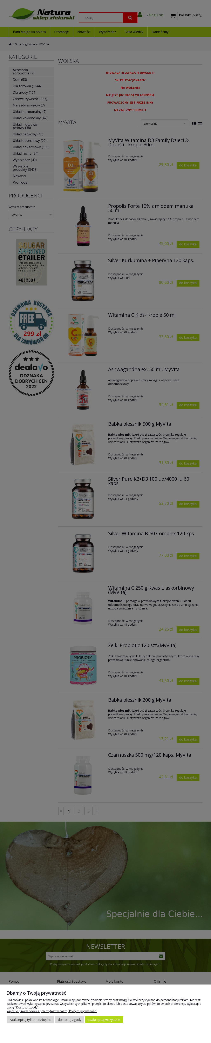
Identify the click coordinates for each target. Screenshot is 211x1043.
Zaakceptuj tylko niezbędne (30, 1019)
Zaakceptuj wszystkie (104, 1019)
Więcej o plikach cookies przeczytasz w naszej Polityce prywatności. (52, 1011)
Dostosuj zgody (69, 1019)
